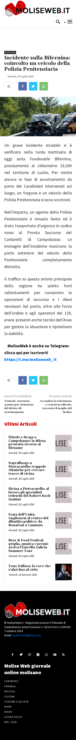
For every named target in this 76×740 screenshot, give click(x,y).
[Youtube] (55, 654)
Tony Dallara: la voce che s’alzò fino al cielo (29, 568)
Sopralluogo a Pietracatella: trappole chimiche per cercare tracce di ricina (27, 468)
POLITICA (9, 691)
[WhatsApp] (43, 86)
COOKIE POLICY (13, 717)
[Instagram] (29, 654)
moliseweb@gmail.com (26, 635)
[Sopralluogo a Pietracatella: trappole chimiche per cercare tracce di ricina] (63, 469)
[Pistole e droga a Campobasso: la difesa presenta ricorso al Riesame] (63, 443)
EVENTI (8, 711)
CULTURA (9, 696)
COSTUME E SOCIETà (16, 701)
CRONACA (10, 686)
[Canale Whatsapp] (46, 654)
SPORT (8, 706)
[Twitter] (33, 86)
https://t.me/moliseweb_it (30, 359)
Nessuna (10, 52)
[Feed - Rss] (63, 654)
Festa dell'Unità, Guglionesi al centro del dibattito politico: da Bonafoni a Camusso (28, 520)
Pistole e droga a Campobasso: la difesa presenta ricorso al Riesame (27, 442)
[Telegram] (38, 654)
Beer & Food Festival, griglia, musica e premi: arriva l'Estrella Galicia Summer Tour (28, 545)
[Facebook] (22, 86)
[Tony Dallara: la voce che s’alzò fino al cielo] (63, 572)
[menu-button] (70, 22)
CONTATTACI (11, 681)
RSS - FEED (10, 722)
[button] (59, 22)
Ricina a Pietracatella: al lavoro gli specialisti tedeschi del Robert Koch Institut (29, 494)
